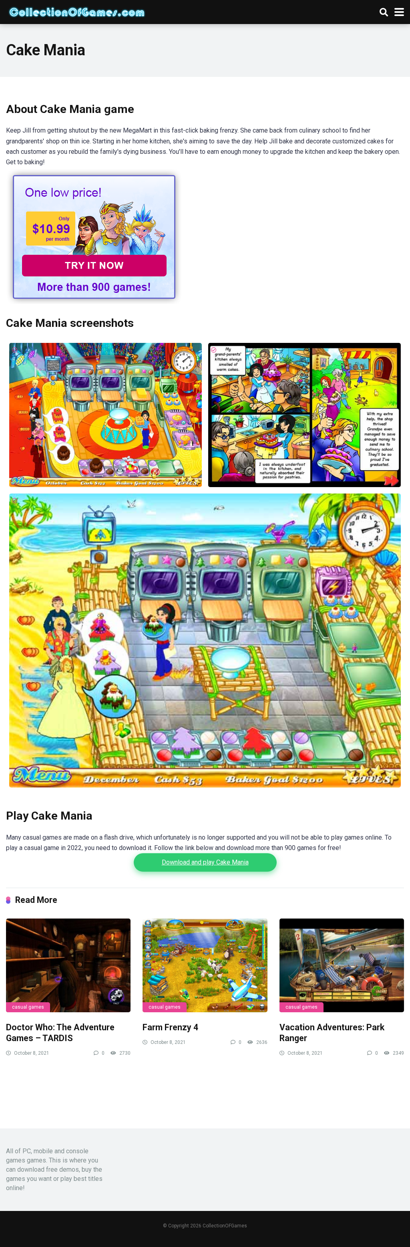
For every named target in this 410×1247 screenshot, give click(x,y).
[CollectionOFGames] (77, 11)
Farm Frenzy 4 (170, 1027)
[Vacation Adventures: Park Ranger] (341, 965)
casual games (28, 1007)
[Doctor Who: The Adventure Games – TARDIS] (68, 965)
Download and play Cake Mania (205, 862)
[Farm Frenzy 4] (205, 965)
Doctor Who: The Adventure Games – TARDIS (60, 1032)
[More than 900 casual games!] (94, 302)
